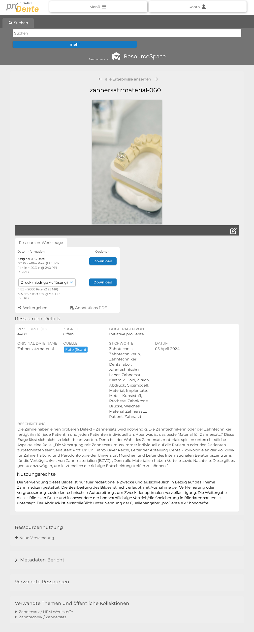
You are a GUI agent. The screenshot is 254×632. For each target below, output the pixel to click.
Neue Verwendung (36, 537)
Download (103, 261)
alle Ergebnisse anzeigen (128, 79)
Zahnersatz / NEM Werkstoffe (45, 611)
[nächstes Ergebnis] (156, 79)
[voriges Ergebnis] (100, 79)
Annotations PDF (90, 307)
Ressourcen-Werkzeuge (41, 242)
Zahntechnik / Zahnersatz (41, 617)
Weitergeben (34, 307)
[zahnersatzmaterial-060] (127, 162)
